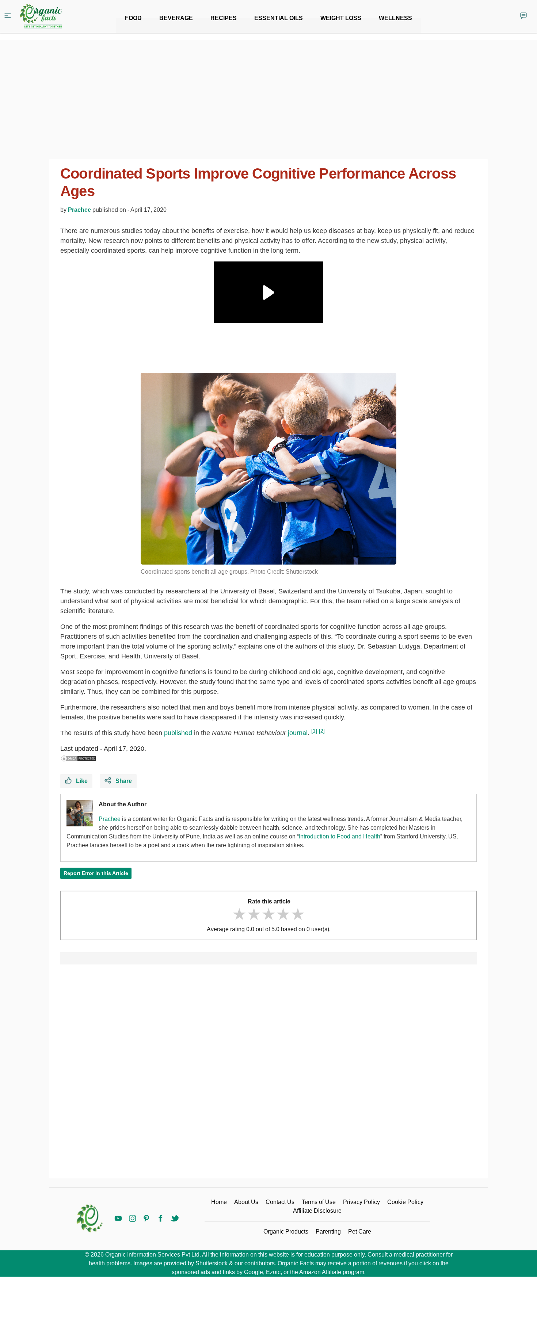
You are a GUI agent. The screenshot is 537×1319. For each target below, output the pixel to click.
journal (298, 733)
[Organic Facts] (40, 16)
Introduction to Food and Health (339, 836)
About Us (246, 1202)
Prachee (79, 210)
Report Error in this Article (96, 873)
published (178, 733)
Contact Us (280, 1202)
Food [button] (133, 18)
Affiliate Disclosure (317, 1211)
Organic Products (285, 1231)
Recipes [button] (223, 18)
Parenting (328, 1231)
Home (219, 1202)
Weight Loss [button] (340, 18)
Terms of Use (319, 1202)
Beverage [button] (176, 18)
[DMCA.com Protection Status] (78, 758)
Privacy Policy (361, 1202)
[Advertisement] (268, 1074)
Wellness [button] (395, 18)
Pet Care (359, 1231)
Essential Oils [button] (278, 18)
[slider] (268, 914)
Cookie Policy (405, 1202)
